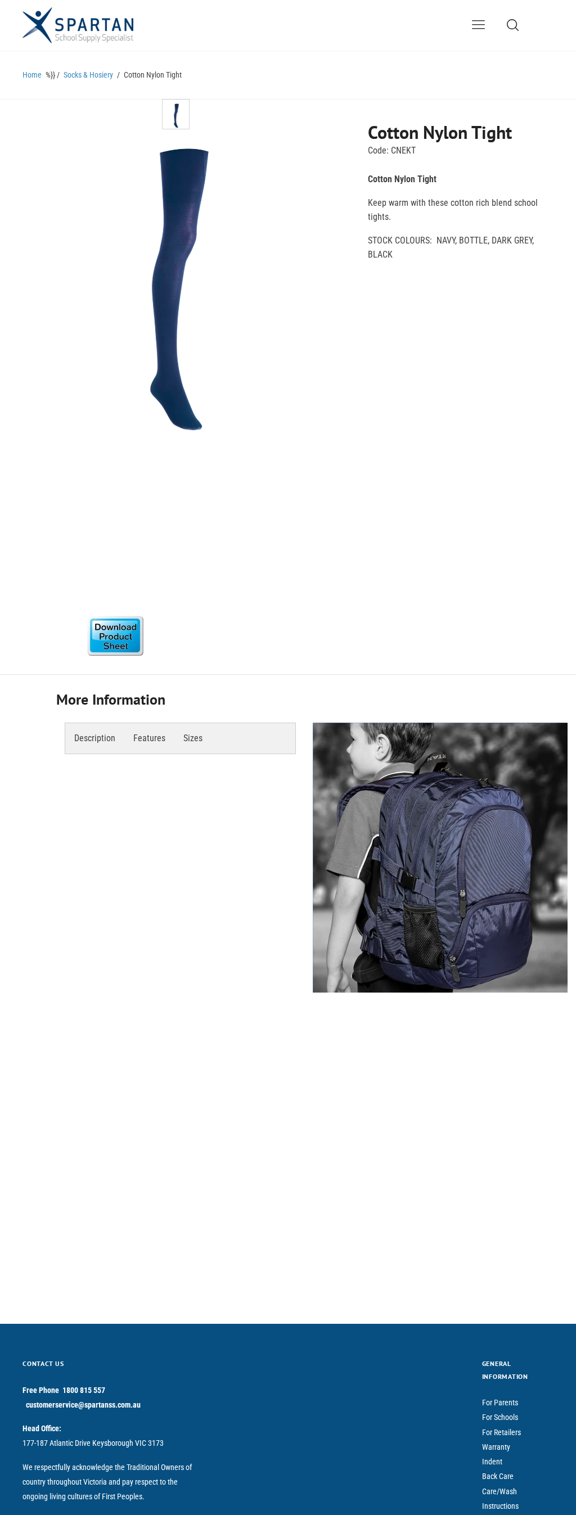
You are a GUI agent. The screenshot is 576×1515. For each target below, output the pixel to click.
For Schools (500, 1417)
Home (32, 74)
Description (94, 738)
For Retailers (501, 1432)
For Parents (500, 1402)
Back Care (498, 1476)
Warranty (496, 1446)
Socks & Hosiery (88, 74)
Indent (492, 1461)
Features (149, 738)
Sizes (192, 738)
